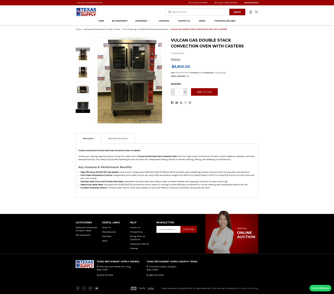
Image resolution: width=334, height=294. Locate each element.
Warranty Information (118, 138)
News (104, 241)
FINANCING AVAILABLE (225, 21)
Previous (83, 49)
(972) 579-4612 (106, 275)
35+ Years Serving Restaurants (90, 3)
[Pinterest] (190, 102)
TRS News (106, 236)
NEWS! (202, 21)
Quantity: (176, 84)
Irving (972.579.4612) (199, 3)
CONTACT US (184, 21)
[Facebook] (172, 102)
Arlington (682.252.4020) (226, 3)
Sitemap (134, 248)
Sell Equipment (83, 235)
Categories (141, 21)
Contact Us (135, 227)
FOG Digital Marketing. (247, 288)
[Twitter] (185, 102)
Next (83, 111)
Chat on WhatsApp (320, 288)
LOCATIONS (164, 21)
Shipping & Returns (139, 244)
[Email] (176, 102)
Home (101, 21)
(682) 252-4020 (156, 275)
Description (88, 138)
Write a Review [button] (178, 53)
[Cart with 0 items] (256, 12)
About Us (106, 227)
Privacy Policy (136, 232)
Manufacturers (109, 232)
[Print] (181, 102)
